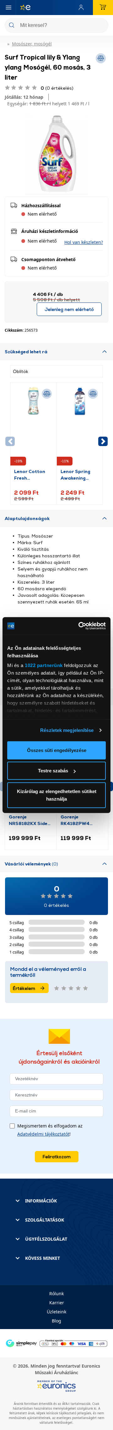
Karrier (56, 1303)
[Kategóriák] (8, 7)
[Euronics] (22, 7)
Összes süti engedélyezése (56, 750)
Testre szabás (53, 770)
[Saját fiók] (82, 7)
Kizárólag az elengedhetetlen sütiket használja (56, 794)
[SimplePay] (56, 1343)
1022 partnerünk (44, 665)
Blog (56, 1321)
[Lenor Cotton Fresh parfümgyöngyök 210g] (33, 427)
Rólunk (56, 1293)
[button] (83, 242)
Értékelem (24, 988)
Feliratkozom (57, 1156)
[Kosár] (103, 7)
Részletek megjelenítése (67, 730)
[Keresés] (101, 25)
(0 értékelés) (57, 88)
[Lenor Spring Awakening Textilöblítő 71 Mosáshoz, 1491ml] (80, 427)
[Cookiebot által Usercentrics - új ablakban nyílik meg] (80, 626)
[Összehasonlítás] (47, 394)
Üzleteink (56, 1312)
